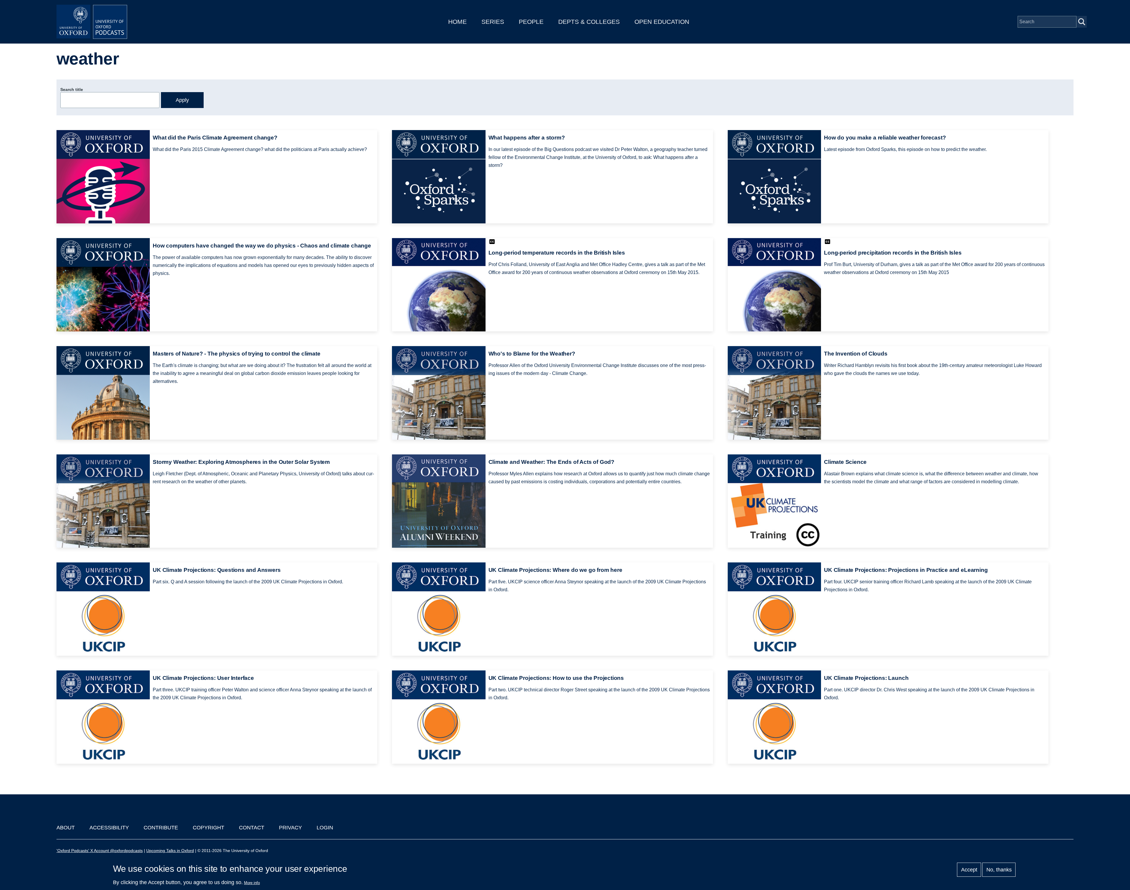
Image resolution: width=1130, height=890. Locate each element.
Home (457, 21)
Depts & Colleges (589, 21)
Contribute (161, 828)
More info (252, 883)
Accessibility (109, 828)
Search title (71, 89)
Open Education (661, 21)
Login (325, 828)
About (65, 828)
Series (492, 21)
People (531, 21)
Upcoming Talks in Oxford (170, 850)
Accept (969, 870)
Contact (251, 828)
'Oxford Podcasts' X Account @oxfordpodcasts (99, 850)
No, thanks (999, 870)
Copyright (208, 828)
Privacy (290, 828)
